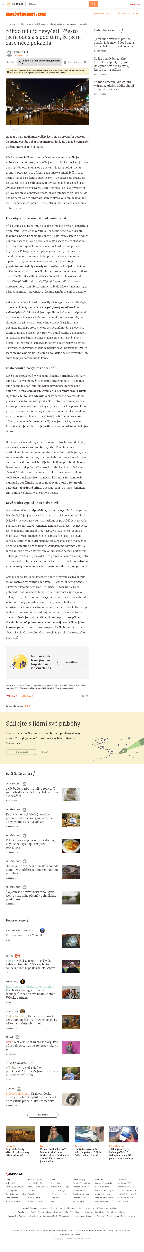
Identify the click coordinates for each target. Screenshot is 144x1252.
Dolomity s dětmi (102, 1201)
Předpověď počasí (57, 1208)
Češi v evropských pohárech (107, 1208)
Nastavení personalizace (71, 1234)
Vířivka (122, 1212)
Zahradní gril (112, 1212)
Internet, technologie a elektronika (29, 987)
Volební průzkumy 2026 (15, 1187)
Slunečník (69, 1212)
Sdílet (79, 62)
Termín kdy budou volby (16, 1194)
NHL (52, 1201)
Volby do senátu (12, 1198)
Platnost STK (122, 1201)
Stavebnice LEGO (50, 1216)
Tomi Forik (12, 1011)
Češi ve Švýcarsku (102, 1194)
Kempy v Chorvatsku (103, 1183)
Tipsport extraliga (57, 1190)
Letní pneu (79, 1216)
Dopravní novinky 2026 (126, 1190)
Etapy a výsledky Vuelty (37, 1187)
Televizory (101, 1216)
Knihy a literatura (17, 935)
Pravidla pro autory (103, 1230)
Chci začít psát (129, 13)
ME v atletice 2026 (58, 1194)
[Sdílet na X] (87, 696)
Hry (8, 1042)
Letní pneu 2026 (124, 1183)
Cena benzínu (88, 1208)
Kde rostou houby (74, 1208)
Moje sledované (102, 13)
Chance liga (55, 1183)
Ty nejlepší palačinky (81, 1183)
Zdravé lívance (79, 1190)
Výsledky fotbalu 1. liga (59, 1187)
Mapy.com (44, 1208)
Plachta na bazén (45, 1212)
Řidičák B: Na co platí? (126, 1194)
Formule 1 (54, 1198)
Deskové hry (91, 1216)
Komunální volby (13, 1201)
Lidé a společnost (17, 1094)
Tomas (9, 1037)
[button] (47, 101)
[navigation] (3, 4)
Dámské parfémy (66, 1216)
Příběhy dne (21, 52)
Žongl (9, 956)
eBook (69, 62)
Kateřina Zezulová (17, 1063)
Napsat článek (71, 662)
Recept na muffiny (80, 1187)
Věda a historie (16, 1016)
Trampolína (59, 1212)
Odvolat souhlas (123, 1230)
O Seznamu (29, 1230)
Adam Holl (12, 982)
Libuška (10, 1089)
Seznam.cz (135, 4)
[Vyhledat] (93, 4)
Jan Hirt (31, 1190)
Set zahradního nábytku (95, 1212)
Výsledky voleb (12, 1190)
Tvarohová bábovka (81, 1194)
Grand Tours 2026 (35, 1201)
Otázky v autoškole (125, 1198)
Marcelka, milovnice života (22, 931)
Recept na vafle (79, 1198)
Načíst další (43, 1115)
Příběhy (11, 1068)
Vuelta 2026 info (35, 1183)
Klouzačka (79, 1212)
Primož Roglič (34, 1198)
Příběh (28, 706)
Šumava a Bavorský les (104, 1190)
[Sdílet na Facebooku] (83, 696)
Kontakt (72, 1230)
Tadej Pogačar (34, 1194)
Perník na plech (79, 1201)
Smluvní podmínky (46, 1230)
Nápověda (62, 1230)
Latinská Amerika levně (105, 1198)
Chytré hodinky (113, 1216)
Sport (9, 961)
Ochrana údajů (85, 1230)
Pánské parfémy (128, 1216)
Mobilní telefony (34, 1216)
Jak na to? (44, 752)
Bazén (33, 1212)
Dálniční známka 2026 (126, 1187)
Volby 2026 (10, 1183)
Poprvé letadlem (102, 1187)
